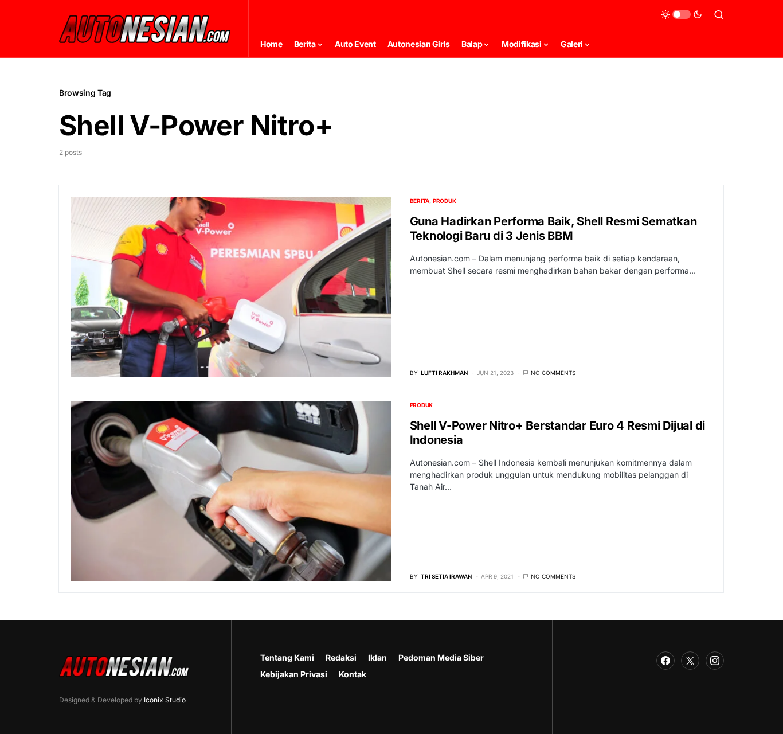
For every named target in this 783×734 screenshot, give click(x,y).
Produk (444, 200)
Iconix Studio (165, 700)
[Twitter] (690, 660)
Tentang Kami (287, 657)
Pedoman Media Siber (441, 657)
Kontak (352, 674)
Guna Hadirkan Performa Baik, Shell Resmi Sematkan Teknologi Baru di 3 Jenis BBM (553, 228)
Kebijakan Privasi (293, 674)
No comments (553, 372)
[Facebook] (665, 660)
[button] (681, 14)
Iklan (377, 657)
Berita (420, 200)
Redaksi (341, 657)
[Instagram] (715, 660)
